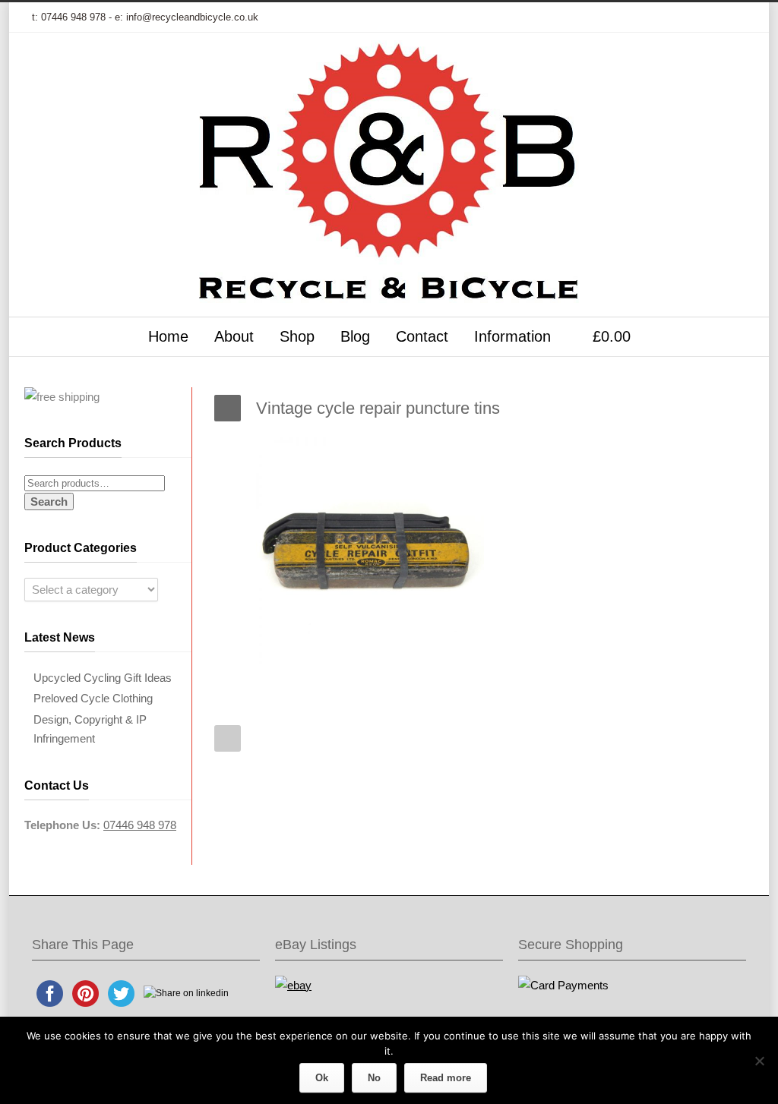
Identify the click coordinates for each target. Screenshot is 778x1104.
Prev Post (227, 738)
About (234, 336)
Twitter (579, 17)
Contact (422, 336)
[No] (759, 1060)
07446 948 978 (73, 17)
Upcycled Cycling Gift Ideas (102, 677)
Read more (445, 1077)
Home (168, 336)
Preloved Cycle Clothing (93, 698)
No (374, 1077)
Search (49, 501)
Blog (355, 336)
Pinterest (700, 17)
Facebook (609, 17)
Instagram (670, 17)
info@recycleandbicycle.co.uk (192, 17)
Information (512, 336)
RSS (731, 17)
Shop (297, 336)
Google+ (640, 17)
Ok (321, 1077)
